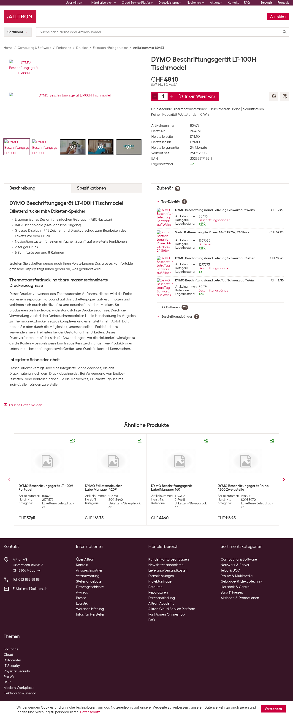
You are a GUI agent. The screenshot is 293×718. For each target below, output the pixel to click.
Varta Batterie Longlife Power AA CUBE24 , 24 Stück (212, 232)
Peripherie (63, 48)
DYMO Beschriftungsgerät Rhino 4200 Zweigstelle (243, 487)
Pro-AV (9, 677)
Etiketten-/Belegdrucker (110, 48)
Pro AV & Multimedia (236, 576)
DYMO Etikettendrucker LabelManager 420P (103, 487)
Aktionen (216, 2)
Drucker (82, 48)
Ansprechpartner (89, 570)
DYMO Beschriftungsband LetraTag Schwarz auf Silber (215, 258)
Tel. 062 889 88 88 (26, 580)
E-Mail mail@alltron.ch (30, 589)
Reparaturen (158, 592)
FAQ (247, 2)
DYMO (195, 137)
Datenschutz (90, 712)
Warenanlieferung (90, 609)
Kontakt (233, 2)
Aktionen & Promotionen (240, 598)
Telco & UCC (230, 570)
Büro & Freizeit (232, 592)
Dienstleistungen (170, 2)
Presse (81, 598)
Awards (82, 592)
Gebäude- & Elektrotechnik (241, 581)
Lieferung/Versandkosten (167, 570)
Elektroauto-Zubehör (20, 693)
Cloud (8, 655)
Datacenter (12, 660)
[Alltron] (20, 16)
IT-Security (12, 666)
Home (8, 48)
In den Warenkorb (200, 96)
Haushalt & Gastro (235, 587)
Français (283, 2)
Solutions (11, 649)
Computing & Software (34, 48)
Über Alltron (85, 559)
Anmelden (278, 16)
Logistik (82, 603)
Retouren (155, 587)
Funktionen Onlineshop (166, 614)
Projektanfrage (159, 581)
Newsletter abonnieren (166, 565)
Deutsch (266, 2)
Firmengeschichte (90, 587)
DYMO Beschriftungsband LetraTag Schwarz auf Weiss (215, 210)
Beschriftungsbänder (214, 220)
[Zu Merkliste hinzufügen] (284, 96)
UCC (7, 682)
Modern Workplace (18, 688)
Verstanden (273, 709)
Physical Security (17, 671)
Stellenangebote (88, 581)
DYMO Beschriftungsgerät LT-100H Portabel (46, 487)
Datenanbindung (161, 598)
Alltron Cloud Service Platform (171, 609)
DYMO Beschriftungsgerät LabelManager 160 (172, 487)
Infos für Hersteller (90, 614)
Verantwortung (87, 576)
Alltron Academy (161, 603)
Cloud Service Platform (137, 2)
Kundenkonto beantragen (168, 559)
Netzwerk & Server (235, 565)
